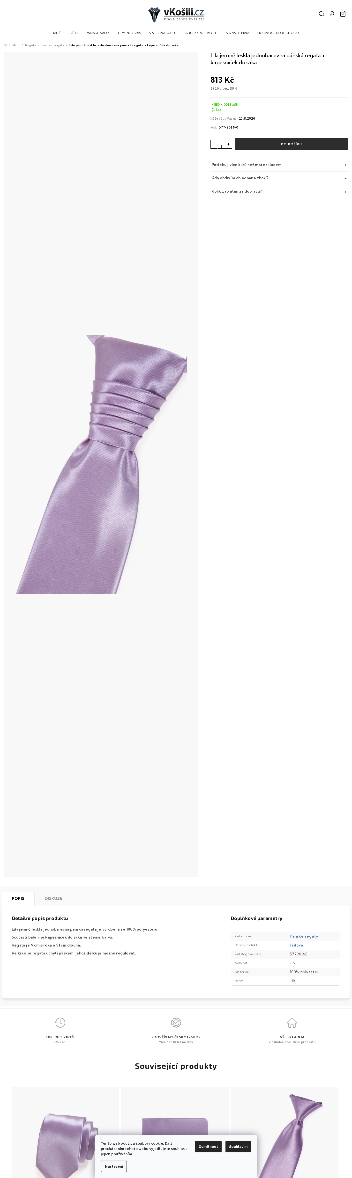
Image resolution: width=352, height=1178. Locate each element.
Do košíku (291, 144)
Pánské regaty (304, 936)
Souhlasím (238, 1146)
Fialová (296, 945)
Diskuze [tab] (53, 898)
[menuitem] (57, 33)
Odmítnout (208, 1146)
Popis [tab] (18, 898)
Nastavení (114, 1166)
